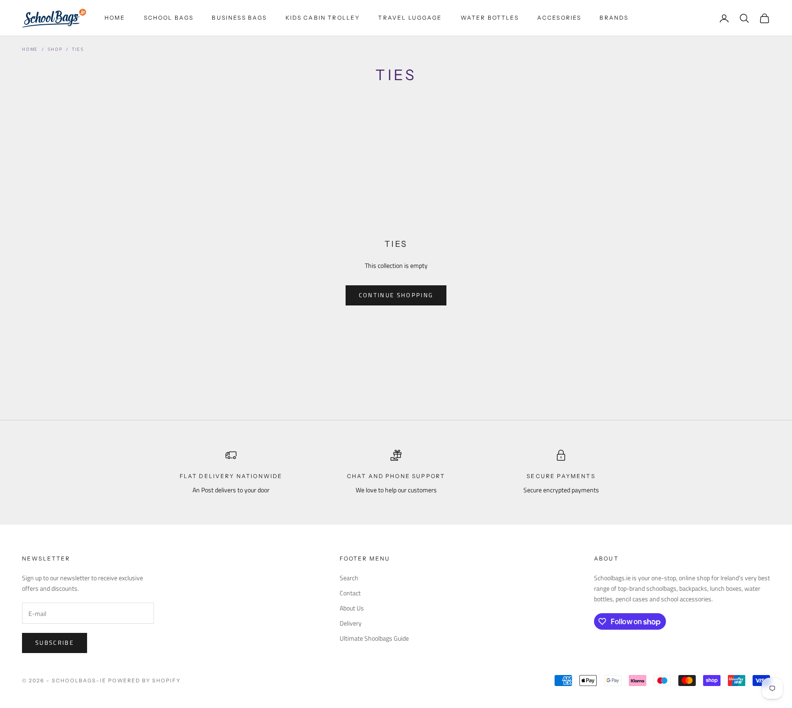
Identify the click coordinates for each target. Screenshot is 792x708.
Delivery (351, 623)
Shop (55, 49)
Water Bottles (490, 17)
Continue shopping (396, 295)
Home (115, 17)
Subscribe (54, 642)
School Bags (169, 17)
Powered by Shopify (144, 680)
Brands (614, 17)
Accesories (559, 17)
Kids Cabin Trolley (323, 17)
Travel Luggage (410, 17)
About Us (352, 608)
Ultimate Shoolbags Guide (374, 638)
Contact (350, 593)
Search (349, 578)
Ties (77, 49)
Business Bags (239, 17)
